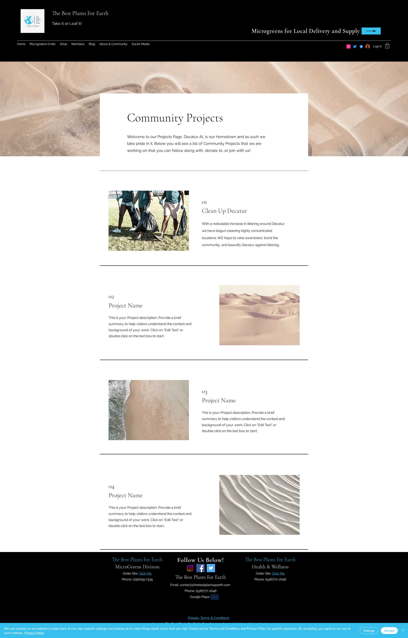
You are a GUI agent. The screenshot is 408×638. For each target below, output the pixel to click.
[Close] (402, 630)
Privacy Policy (34, 632)
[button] (387, 45)
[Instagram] (348, 46)
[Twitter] (355, 46)
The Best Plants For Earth (80, 13)
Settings (369, 630)
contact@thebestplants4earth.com (205, 585)
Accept (389, 630)
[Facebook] (200, 568)
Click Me (145, 573)
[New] (214, 597)
